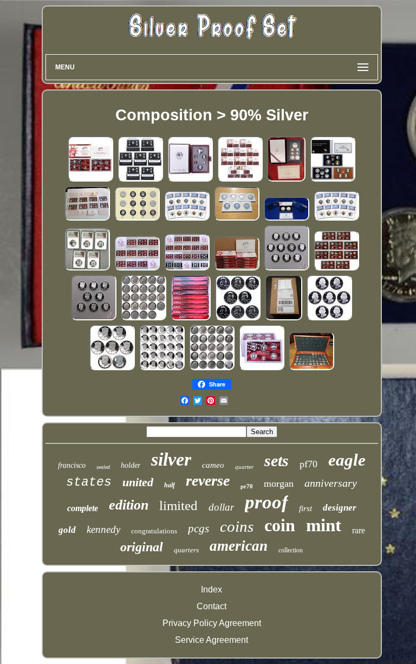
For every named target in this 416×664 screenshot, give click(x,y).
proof (266, 502)
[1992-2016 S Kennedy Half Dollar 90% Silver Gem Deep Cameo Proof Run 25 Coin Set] (162, 368)
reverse (208, 480)
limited (178, 505)
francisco (72, 465)
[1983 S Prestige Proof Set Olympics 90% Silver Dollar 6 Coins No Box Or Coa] (190, 179)
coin (279, 525)
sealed (103, 467)
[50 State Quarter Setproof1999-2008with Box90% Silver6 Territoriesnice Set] (311, 368)
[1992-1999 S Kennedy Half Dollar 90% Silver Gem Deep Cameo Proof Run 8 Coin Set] (94, 318)
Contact (211, 606)
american (239, 546)
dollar (221, 507)
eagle (347, 459)
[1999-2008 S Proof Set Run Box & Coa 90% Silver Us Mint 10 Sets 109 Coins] (240, 179)
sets (276, 460)
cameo (213, 465)
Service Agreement (211, 639)
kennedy (103, 529)
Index (211, 589)
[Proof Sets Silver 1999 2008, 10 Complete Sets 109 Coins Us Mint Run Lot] (237, 268)
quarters (186, 550)
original (141, 547)
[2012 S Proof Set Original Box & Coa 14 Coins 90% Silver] (332, 179)
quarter (244, 466)
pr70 (246, 486)
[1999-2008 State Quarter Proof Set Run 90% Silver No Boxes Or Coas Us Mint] (336, 268)
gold (67, 530)
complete (82, 508)
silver (171, 459)
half (169, 485)
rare (358, 530)
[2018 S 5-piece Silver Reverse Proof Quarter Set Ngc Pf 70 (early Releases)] (87, 268)
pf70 (308, 464)
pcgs (198, 528)
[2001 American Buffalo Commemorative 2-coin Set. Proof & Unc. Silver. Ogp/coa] (286, 218)
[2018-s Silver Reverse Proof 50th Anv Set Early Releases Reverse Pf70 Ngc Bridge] (187, 218)
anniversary (330, 483)
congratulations (154, 531)
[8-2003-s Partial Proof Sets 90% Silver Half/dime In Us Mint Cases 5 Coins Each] (87, 218)
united (137, 482)
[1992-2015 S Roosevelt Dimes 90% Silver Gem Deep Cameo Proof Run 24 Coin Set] (143, 318)
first (305, 508)
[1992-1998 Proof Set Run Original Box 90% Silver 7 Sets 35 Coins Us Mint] (140, 179)
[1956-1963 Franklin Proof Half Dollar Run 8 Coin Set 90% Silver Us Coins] (238, 318)
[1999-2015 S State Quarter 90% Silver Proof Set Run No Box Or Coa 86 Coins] (187, 268)
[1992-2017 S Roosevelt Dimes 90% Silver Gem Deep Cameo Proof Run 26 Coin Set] (212, 368)
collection (290, 550)
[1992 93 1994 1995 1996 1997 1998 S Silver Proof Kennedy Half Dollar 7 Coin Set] (237, 218)
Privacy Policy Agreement (211, 623)
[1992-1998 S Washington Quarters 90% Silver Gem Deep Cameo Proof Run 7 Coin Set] (329, 318)
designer (339, 507)
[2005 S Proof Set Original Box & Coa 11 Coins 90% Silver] (90, 179)
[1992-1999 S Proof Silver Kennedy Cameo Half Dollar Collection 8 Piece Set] (137, 218)
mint (323, 525)
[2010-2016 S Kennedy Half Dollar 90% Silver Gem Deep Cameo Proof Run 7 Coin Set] (112, 368)
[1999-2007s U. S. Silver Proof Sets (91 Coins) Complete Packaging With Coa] (191, 318)
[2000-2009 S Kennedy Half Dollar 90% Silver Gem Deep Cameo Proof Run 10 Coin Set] (286, 268)
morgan (279, 483)
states (89, 482)
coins (236, 526)
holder (130, 465)
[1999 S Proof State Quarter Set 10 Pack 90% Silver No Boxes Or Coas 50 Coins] (261, 368)
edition (128, 505)
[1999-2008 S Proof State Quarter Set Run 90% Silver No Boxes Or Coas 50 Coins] (137, 268)
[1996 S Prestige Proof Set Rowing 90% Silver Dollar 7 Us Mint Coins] (286, 179)
